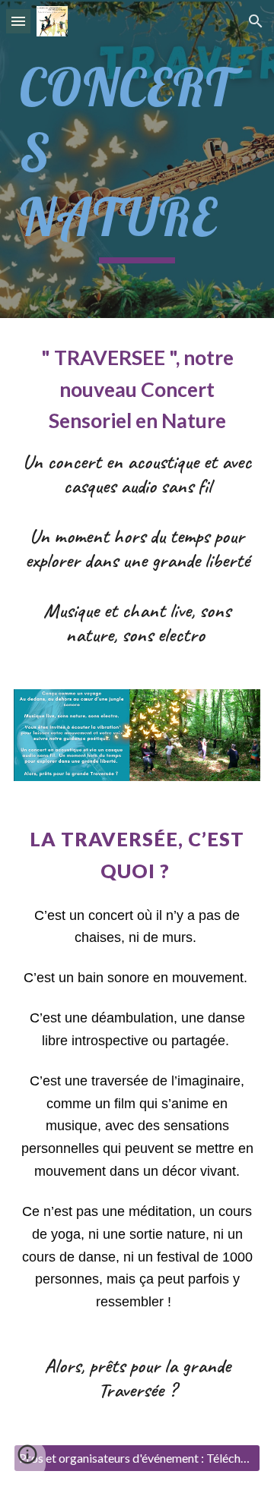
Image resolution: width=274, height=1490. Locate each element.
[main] (137, 159)
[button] (18, 21)
